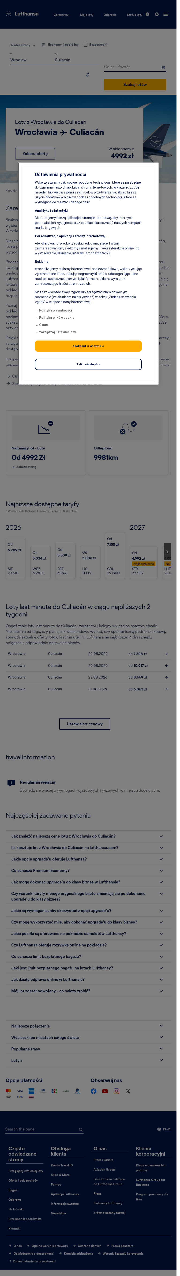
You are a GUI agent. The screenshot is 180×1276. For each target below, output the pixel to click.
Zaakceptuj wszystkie (88, 346)
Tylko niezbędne (88, 364)
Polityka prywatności (55, 310)
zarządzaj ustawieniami (57, 332)
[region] (88, 274)
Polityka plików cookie (56, 317)
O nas (43, 325)
